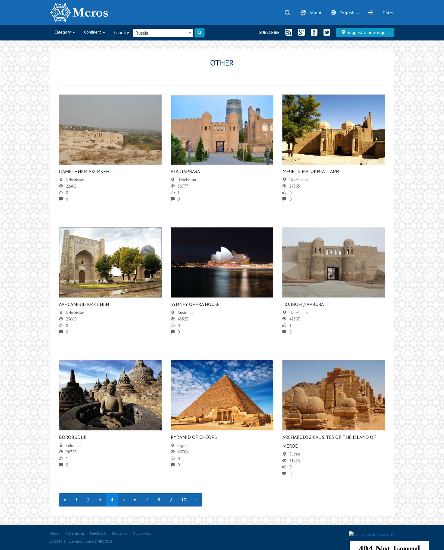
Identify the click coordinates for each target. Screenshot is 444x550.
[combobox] (163, 33)
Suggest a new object (367, 32)
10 (183, 500)
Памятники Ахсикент (85, 171)
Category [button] (63, 32)
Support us (142, 533)
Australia (185, 312)
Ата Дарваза (185, 171)
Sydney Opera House (195, 304)
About (316, 12)
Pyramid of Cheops (194, 437)
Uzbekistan (75, 179)
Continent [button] (93, 32)
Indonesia (74, 445)
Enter (388, 12)
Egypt (182, 445)
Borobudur (73, 437)
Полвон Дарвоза (303, 304)
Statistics (119, 533)
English (348, 12)
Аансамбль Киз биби (84, 304)
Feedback (98, 533)
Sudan (294, 454)
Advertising (75, 533)
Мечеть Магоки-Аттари (310, 171)
